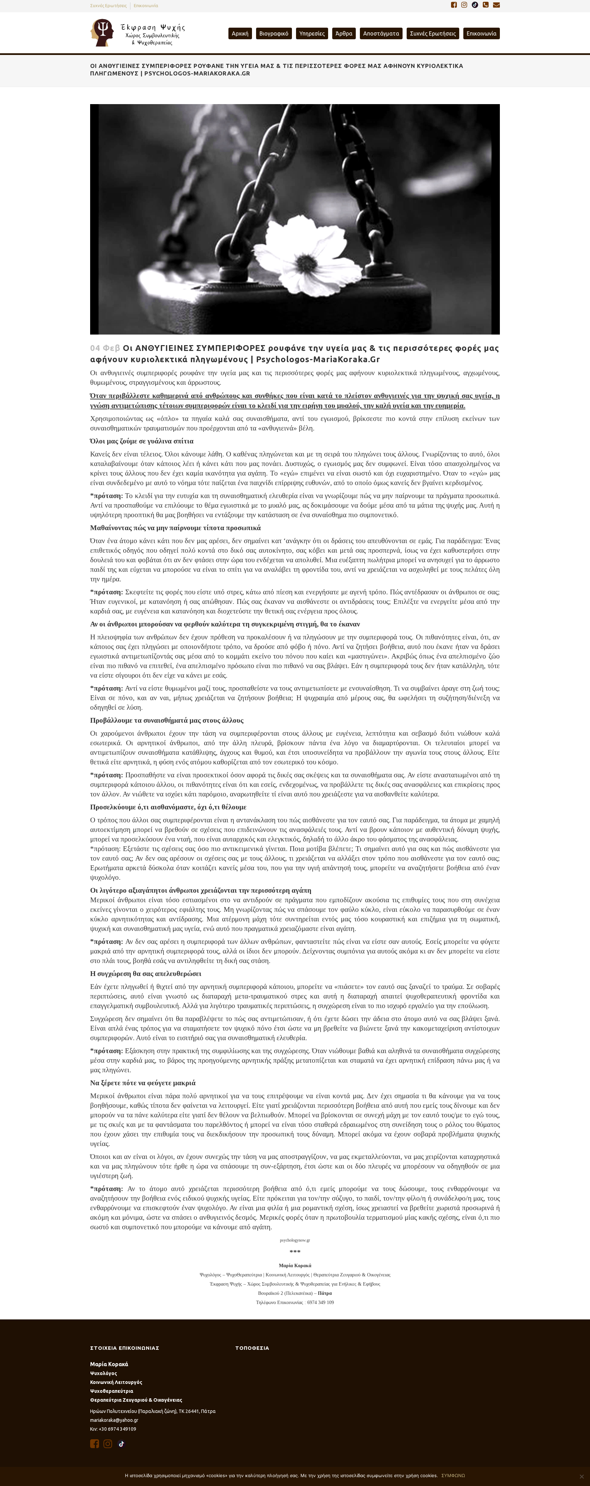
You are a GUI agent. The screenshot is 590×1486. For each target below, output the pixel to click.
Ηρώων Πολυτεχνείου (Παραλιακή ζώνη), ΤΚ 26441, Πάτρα (153, 1411)
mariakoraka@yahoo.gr (114, 1420)
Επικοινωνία (146, 5)
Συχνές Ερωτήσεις (108, 5)
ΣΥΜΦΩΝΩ (453, 1475)
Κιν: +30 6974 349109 (113, 1429)
